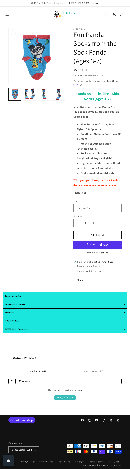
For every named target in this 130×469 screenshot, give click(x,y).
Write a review (65, 397)
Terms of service (97, 462)
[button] (7, 14)
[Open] (8, 460)
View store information (89, 271)
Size (75, 201)
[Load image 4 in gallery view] (58, 94)
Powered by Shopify (47, 462)
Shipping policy (115, 462)
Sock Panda (32, 462)
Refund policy (65, 462)
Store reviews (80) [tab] (93, 371)
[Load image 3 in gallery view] (44, 94)
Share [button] (80, 280)
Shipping (77, 75)
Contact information (112, 465)
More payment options (97, 252)
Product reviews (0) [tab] (36, 371)
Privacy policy (80, 462)
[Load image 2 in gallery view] (29, 94)
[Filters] (12, 381)
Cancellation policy (91, 465)
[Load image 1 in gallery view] (14, 94)
